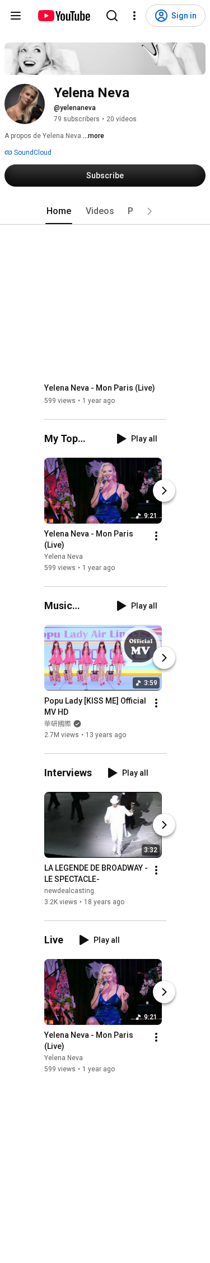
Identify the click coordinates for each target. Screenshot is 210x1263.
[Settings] (134, 15)
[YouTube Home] (63, 15)
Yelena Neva (63, 557)
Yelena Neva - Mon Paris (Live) (99, 387)
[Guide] (15, 15)
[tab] (58, 211)
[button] (149, 211)
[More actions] (156, 536)
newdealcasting (69, 891)
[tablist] (105, 211)
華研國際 (57, 724)
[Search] (112, 15)
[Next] (164, 490)
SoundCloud (32, 152)
